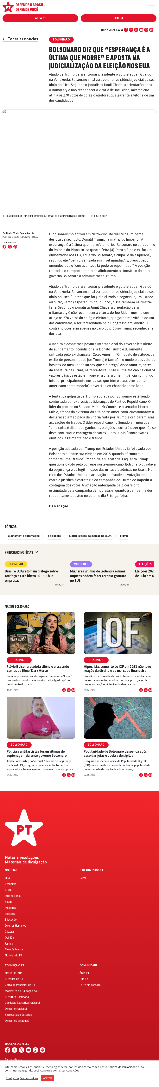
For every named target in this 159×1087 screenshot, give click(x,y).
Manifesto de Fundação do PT (23, 990)
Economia (16, 564)
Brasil (8, 889)
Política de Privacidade (122, 1067)
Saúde (8, 901)
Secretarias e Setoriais (18, 1014)
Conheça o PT (14, 965)
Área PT (40, 18)
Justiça (9, 943)
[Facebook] (126, 30)
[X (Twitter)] (136, 30)
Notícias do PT (13, 955)
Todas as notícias (20, 39)
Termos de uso (13, 1059)
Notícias (11, 870)
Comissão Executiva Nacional (22, 1002)
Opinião (9, 937)
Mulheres (81, 564)
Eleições (145, 564)
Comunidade (89, 965)
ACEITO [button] (47, 1078)
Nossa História (13, 972)
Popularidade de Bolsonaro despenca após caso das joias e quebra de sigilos (115, 753)
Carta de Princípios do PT (20, 984)
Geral (83, 878)
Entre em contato (90, 984)
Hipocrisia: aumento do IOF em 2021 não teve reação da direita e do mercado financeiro (117, 668)
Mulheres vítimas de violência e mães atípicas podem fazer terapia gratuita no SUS (98, 576)
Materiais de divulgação (26, 862)
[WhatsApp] (146, 30)
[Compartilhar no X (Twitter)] (10, 247)
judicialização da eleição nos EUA (90, 535)
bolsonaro (54, 535)
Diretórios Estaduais (17, 1020)
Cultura (9, 931)
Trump (124, 535)
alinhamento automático (24, 535)
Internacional (13, 895)
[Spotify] (151, 30)
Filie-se (119, 18)
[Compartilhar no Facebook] (4, 247)
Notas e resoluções (22, 857)
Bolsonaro (19, 660)
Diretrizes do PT (91, 870)
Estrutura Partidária (17, 996)
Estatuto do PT (14, 978)
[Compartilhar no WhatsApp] (15, 247)
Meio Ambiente (14, 949)
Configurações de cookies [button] (22, 1078)
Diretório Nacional (16, 1008)
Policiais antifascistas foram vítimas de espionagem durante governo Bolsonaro (37, 753)
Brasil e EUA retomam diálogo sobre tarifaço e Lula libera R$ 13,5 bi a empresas (31, 576)
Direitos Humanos (15, 925)
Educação (11, 919)
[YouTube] (141, 30)
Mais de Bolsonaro (17, 606)
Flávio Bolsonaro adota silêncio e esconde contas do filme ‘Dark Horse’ (38, 668)
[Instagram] (131, 30)
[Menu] (151, 7)
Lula (7, 878)
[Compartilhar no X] (69, 690)
